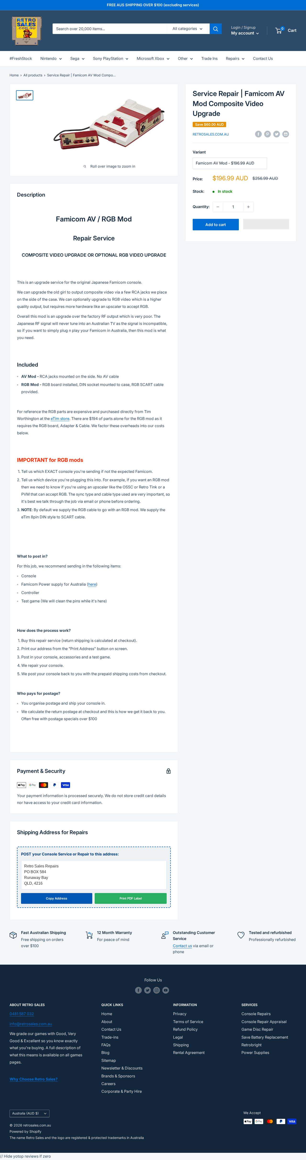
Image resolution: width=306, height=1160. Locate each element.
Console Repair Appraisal (264, 1021)
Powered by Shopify (25, 1131)
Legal (178, 1037)
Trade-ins (109, 1037)
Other (183, 58)
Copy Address (56, 898)
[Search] (216, 28)
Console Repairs (256, 1013)
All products (32, 75)
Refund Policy (185, 1029)
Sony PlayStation (108, 58)
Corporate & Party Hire (121, 1091)
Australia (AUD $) (25, 1113)
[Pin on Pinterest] (267, 134)
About (106, 1021)
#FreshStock (21, 58)
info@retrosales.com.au (31, 1023)
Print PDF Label (131, 898)
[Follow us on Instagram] (156, 990)
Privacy (179, 1013)
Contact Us (263, 58)
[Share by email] (285, 134)
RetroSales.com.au (211, 134)
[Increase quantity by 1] (248, 207)
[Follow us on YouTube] (165, 990)
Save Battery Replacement (264, 1037)
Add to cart (215, 224)
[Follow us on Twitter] (147, 990)
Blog (105, 1052)
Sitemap (108, 1060)
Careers (108, 1083)
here (92, 584)
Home (14, 75)
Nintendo (48, 58)
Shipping (181, 1044)
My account (243, 33)
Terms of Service (188, 1021)
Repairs (232, 58)
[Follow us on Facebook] (138, 990)
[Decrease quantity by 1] (218, 207)
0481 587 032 (22, 1013)
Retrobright (251, 1044)
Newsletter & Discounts (121, 1068)
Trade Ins (209, 58)
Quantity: (201, 206)
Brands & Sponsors (118, 1076)
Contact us (182, 945)
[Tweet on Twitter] (276, 134)
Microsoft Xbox (150, 58)
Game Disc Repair (257, 1029)
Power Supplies (255, 1052)
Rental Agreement (189, 1052)
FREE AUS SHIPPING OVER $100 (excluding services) (153, 5)
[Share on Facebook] (258, 134)
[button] (266, 224)
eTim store (60, 418)
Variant (199, 152)
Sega (74, 58)
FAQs (105, 1044)
